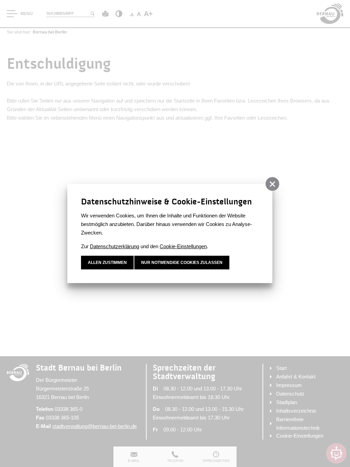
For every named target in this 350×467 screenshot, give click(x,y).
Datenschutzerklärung (114, 246)
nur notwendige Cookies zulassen (182, 262)
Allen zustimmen (107, 262)
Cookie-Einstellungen (183, 246)
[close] (272, 184)
